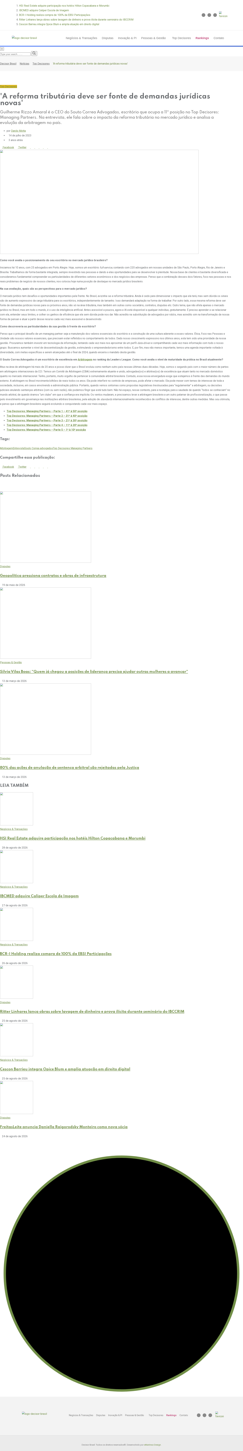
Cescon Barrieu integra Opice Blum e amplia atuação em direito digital (59, 24)
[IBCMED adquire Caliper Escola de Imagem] (16, 882)
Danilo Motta (18, 130)
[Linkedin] (209, 15)
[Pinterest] (29, 147)
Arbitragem (85, 359)
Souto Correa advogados (38, 448)
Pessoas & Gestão (153, 38)
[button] (154, 38)
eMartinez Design (152, 1445)
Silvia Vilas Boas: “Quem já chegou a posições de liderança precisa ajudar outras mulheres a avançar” (94, 672)
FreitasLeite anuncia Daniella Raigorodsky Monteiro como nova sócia (64, 1127)
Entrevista (18, 448)
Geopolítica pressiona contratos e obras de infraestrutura (53, 576)
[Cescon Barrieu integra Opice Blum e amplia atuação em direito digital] (16, 1055)
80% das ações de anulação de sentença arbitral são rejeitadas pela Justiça (69, 768)
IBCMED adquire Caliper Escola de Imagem (44, 10)
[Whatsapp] (33, 147)
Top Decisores (181, 38)
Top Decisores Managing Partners (72, 448)
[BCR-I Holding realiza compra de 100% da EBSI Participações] (16, 940)
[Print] (46, 147)
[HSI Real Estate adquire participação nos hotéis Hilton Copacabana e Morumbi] (16, 824)
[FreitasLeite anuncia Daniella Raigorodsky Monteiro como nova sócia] (16, 1113)
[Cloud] (38, 147)
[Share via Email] (51, 147)
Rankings (202, 38)
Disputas (107, 38)
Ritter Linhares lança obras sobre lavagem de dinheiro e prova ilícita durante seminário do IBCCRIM (76, 19)
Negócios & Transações (81, 38)
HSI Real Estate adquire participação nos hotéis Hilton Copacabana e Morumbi (64, 5)
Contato (219, 38)
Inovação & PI (127, 38)
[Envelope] (215, 15)
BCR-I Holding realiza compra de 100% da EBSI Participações (54, 15)
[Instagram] (203, 15)
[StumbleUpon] (42, 147)
